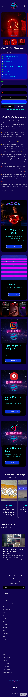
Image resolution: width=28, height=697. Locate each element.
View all (3, 530)
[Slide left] (1, 42)
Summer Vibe (6, 618)
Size (2, 84)
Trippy (4, 615)
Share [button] (3, 195)
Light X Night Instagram (13, 360)
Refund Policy (6, 663)
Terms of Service (6, 669)
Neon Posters (6, 639)
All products (5, 597)
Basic (4, 606)
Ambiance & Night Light (8, 603)
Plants (4, 621)
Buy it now (14, 102)
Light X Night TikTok (12, 462)
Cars (4, 630)
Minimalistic (5, 645)
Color (2, 90)
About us (5, 654)
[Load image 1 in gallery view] (6, 42)
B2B (3, 675)
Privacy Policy (6, 666)
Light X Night (15, 693)
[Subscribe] (23, 587)
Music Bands (5, 633)
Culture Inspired (6, 609)
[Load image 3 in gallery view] (21, 42)
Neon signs (5, 600)
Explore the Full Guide (14, 246)
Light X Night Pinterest (12, 411)
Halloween (5, 627)
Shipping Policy (6, 660)
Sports (4, 636)
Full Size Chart (14, 294)
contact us (20, 289)
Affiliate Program (6, 657)
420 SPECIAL (6, 624)
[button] (2, 5)
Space (4, 612)
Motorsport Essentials (7, 642)
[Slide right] (26, 42)
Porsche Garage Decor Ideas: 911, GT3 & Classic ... (13, 550)
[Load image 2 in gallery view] (14, 42)
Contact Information (7, 672)
